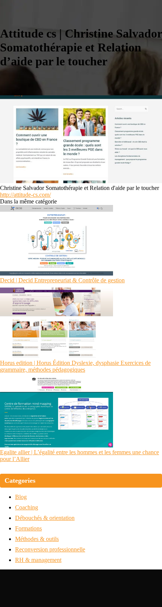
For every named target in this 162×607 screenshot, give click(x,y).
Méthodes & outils (37, 539)
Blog (21, 497)
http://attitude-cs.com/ (25, 194)
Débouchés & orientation (45, 518)
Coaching (26, 507)
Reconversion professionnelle (50, 549)
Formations (28, 528)
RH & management (38, 560)
